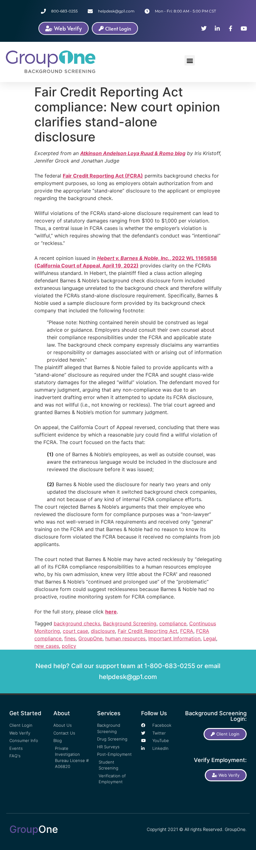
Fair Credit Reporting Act (147, 631)
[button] (190, 60)
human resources (125, 638)
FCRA (186, 631)
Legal (209, 638)
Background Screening (129, 623)
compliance (172, 623)
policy (69, 646)
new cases (46, 646)
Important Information (174, 638)
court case (75, 631)
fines (70, 638)
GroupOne (90, 638)
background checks (77, 623)
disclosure (103, 631)
